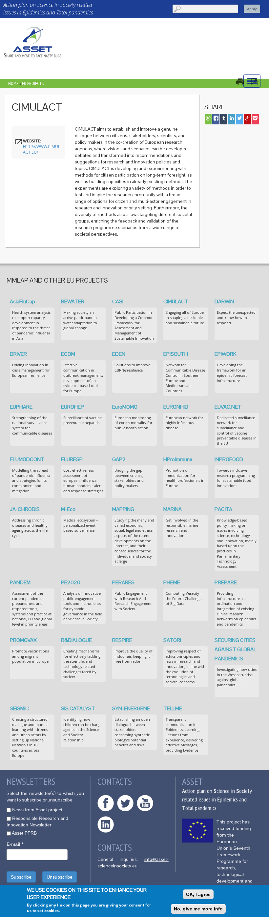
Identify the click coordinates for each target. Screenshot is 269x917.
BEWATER (72, 301)
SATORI (172, 640)
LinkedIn (105, 824)
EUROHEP (72, 406)
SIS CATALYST (78, 708)
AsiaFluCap (22, 301)
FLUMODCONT (27, 459)
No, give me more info (198, 908)
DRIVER (18, 354)
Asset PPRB (24, 833)
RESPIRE (122, 640)
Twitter (125, 803)
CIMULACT (175, 301)
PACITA (223, 509)
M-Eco (68, 509)
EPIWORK (226, 354)
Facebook (105, 803)
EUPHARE (21, 406)
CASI (117, 301)
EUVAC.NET (228, 406)
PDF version (258, 81)
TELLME (172, 708)
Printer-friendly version (243, 81)
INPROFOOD (229, 459)
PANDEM (20, 582)
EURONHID (175, 406)
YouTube (145, 803)
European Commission (197, 830)
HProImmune (177, 459)
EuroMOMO (124, 406)
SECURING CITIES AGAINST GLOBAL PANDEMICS (235, 649)
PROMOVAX (23, 640)
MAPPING (123, 509)
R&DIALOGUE (76, 640)
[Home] (32, 42)
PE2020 (70, 582)
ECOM (68, 354)
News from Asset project (37, 809)
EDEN (118, 354)
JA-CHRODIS (25, 509)
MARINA (172, 509)
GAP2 (119, 459)
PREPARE (226, 582)
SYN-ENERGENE (131, 708)
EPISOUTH (175, 354)
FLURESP (72, 459)
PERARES (123, 582)
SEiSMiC (19, 708)
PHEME (171, 582)
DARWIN (224, 301)
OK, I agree (198, 894)
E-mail (15, 844)
